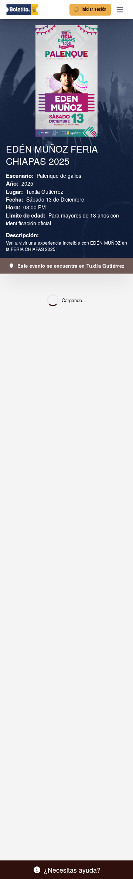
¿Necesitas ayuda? (72, 870)
